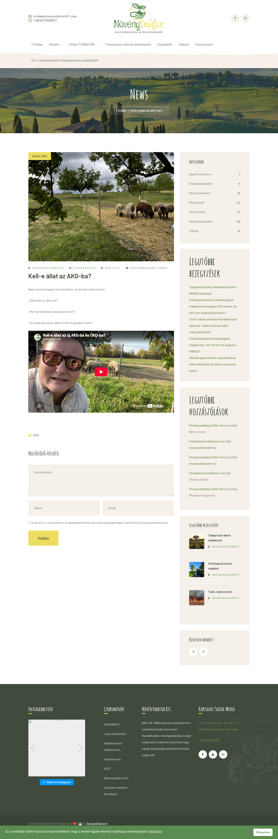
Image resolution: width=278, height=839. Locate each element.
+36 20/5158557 (209, 740)
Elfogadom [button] (263, 832)
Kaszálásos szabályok (204, 441)
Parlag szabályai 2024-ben (207, 425)
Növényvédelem (200, 193)
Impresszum (112, 759)
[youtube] (213, 754)
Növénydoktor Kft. (116, 778)
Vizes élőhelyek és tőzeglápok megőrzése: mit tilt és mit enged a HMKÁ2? (212, 345)
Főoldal (121, 110)
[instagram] (203, 651)
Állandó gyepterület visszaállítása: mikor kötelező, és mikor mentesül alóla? (212, 364)
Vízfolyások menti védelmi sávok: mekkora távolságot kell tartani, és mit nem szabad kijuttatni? (213, 306)
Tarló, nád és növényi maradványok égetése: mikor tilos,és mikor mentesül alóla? (213, 325)
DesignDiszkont (97, 823)
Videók (162, 268)
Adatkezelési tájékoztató (113, 746)
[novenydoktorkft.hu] (139, 17)
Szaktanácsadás (143, 268)
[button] (56, 773)
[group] (56, 748)
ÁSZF (107, 768)
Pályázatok (196, 202)
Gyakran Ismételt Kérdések (115, 791)
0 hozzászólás (84, 268)
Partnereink (197, 212)
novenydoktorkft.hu (48, 268)
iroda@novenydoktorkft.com (218, 729)
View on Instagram (59, 782)
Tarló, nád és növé (220, 591)
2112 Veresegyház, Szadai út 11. (219, 723)
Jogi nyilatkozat (115, 733)
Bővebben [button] (155, 831)
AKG (36, 435)
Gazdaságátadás (200, 183)
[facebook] (193, 651)
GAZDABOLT (112, 724)
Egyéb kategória (200, 174)
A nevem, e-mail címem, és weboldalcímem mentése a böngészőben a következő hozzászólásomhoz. (100, 522)
